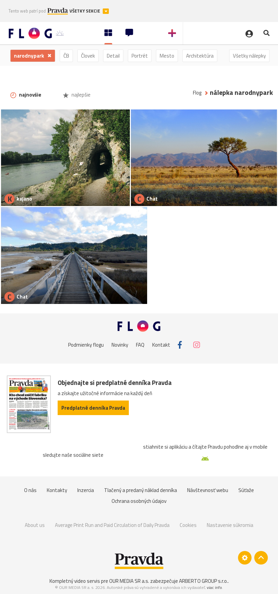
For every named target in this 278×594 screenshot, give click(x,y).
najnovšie (29, 95)
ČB (66, 56)
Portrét (140, 56)
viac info (214, 587)
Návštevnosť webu (207, 490)
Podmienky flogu (86, 345)
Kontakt (161, 345)
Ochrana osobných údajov (139, 501)
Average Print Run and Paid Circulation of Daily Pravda (112, 525)
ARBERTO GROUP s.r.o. (203, 581)
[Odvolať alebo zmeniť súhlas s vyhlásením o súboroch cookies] (245, 558)
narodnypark (29, 56)
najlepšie (81, 95)
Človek (88, 56)
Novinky (120, 345)
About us (35, 525)
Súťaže (246, 490)
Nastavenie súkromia (230, 525)
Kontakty (57, 490)
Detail (113, 56)
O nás (30, 490)
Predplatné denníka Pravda (93, 408)
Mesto (167, 56)
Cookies (188, 525)
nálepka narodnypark (241, 93)
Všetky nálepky (249, 56)
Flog (197, 92)
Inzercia (85, 490)
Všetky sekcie (85, 11)
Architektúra (200, 56)
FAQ (140, 345)
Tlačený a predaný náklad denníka (140, 490)
